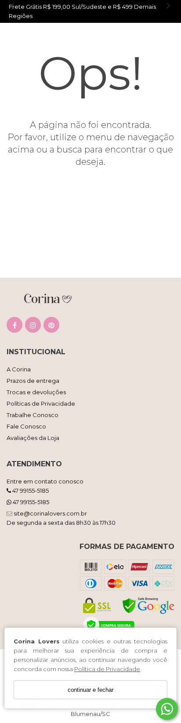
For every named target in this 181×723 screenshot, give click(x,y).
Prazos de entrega (33, 380)
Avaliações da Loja (33, 437)
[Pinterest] (51, 327)
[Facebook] (14, 327)
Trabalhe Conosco (32, 414)
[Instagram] (33, 327)
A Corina (19, 369)
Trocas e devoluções (36, 392)
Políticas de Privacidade (41, 403)
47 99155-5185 (30, 490)
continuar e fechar (90, 690)
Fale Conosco (26, 426)
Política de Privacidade (107, 668)
